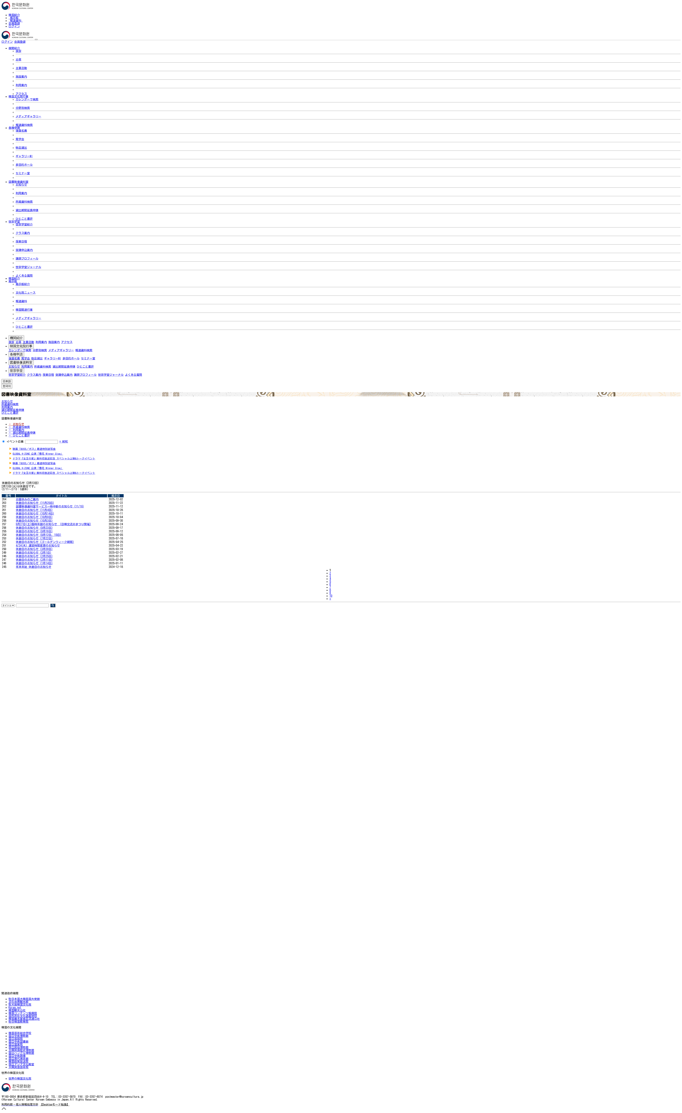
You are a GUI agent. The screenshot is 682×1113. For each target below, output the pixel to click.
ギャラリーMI (24, 156)
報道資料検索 (24, 124)
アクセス (21, 93)
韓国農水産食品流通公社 (24, 1018)
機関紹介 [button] (14, 48)
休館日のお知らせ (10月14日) (35, 513)
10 (330, 595)
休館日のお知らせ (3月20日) (34, 549)
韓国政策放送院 (18, 1061)
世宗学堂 (16, 370)
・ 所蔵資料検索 (19, 427)
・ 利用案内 (16, 429)
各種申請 (16, 354)
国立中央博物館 (18, 1035)
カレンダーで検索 (27, 99)
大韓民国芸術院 (18, 1067)
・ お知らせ (16, 424)
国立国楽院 (16, 1044)
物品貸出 (21, 147)
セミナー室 (23, 173)
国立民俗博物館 (18, 1047)
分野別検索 (23, 107)
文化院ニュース (26, 292)
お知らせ (21, 184)
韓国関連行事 (24, 309)
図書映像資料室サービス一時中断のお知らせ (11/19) (50, 506)
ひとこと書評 (24, 218)
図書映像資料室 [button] (18, 181)
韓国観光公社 (17, 1010)
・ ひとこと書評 (19, 435)
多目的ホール (24, 164)
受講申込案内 (24, 250)
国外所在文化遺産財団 (23, 1016)
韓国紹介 (14, 15)
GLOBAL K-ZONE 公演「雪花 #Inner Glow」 (38, 453)
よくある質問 (24, 275)
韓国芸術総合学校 (20, 1033)
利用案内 (21, 85)
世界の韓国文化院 (20, 1078)
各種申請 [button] (14, 127)
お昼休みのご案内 (27, 499)
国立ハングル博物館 (21, 1053)
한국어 (31, 41)
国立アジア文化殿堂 (21, 1064)
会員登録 (14, 23)
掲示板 (14, 17)
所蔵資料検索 (24, 201)
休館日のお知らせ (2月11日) (34, 559)
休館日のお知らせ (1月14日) (34, 563)
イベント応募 (15, 441)
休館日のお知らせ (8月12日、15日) (38, 534)
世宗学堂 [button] (14, 221)
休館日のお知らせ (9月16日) (34, 531)
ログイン (14, 26)
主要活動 (21, 68)
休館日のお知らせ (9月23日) (34, 527)
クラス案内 (23, 233)
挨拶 (18, 51)
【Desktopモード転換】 (54, 1104)
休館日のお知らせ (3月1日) (33, 552)
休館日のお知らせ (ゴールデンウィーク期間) (45, 542)
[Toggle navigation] (36, 39)
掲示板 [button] (13, 281)
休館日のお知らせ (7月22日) (34, 538)
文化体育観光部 (18, 1001)
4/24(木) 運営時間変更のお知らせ (38, 545)
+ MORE (63, 441)
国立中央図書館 (18, 1041)
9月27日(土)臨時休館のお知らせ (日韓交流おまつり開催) (53, 524)
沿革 (18, 59)
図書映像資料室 (21, 362)
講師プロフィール (27, 258)
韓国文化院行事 (21, 346)
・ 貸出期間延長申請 (22, 432)
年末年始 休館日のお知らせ (33, 566)
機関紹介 (16, 338)
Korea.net (15, 1007)
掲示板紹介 (23, 284)
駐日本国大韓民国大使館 (24, 999)
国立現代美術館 (18, 1058)
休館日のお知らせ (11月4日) (34, 510)
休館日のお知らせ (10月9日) (34, 517)
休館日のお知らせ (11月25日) (35, 502)
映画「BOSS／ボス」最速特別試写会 (34, 449)
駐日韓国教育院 (18, 1021)
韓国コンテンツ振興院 (23, 1013)
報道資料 (16, 20)
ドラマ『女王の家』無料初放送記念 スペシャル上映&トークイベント (54, 458)
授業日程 (21, 241)
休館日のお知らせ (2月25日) (34, 556)
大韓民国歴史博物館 (21, 1050)
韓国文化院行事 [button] (18, 96)
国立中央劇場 (17, 1055)
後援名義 (21, 130)
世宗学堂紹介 (24, 224)
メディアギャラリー (28, 116)
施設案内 (21, 76)
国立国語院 (16, 1038)
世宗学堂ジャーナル (28, 267)
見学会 (20, 139)
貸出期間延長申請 (27, 210)
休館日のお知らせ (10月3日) (34, 520)
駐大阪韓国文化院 (20, 1004)
